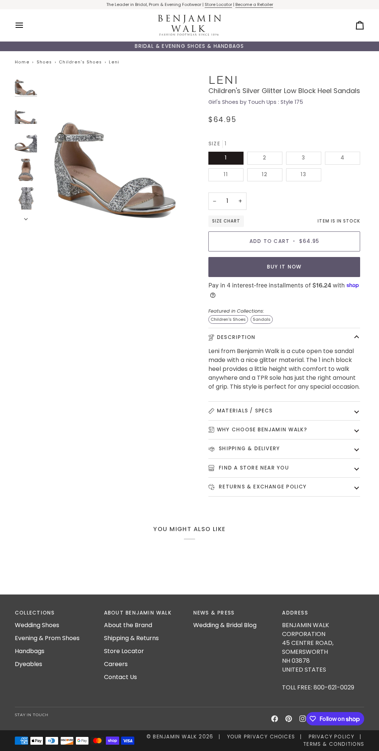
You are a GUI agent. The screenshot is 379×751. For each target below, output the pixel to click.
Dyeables (28, 664)
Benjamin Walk (175, 736)
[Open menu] (26, 25)
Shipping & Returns (131, 638)
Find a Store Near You (253, 467)
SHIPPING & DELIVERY (248, 448)
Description (236, 337)
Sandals (262, 319)
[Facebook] (274, 718)
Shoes (44, 62)
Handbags (29, 651)
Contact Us (120, 677)
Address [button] (295, 612)
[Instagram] (302, 718)
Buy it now (284, 266)
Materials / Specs (245, 410)
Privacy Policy (332, 736)
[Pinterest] (288, 718)
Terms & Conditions (333, 744)
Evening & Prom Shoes (47, 638)
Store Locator (218, 4)
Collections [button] (34, 612)
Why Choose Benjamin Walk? (262, 429)
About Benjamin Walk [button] (138, 612)
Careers (116, 664)
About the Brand (128, 625)
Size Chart (226, 221)
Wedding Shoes (37, 625)
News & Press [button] (214, 612)
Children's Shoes (80, 62)
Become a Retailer (254, 4)
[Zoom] (115, 147)
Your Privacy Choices (261, 736)
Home (22, 62)
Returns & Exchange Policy (262, 486)
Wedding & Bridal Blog (224, 625)
